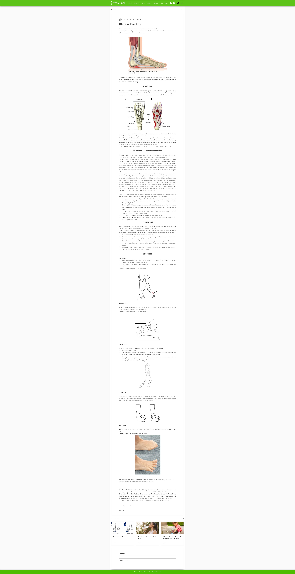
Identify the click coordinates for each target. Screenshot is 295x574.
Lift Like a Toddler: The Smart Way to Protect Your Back (172, 537)
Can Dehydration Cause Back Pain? (147, 537)
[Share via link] (131, 505)
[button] (136, 3)
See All (182, 518)
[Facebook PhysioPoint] (171, 3)
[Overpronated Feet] (122, 528)
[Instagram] (174, 3)
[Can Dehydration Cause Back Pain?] (147, 528)
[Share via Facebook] (120, 505)
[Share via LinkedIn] (127, 505)
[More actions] (175, 20)
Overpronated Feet (119, 537)
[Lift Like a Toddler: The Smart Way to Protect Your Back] (172, 528)
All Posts (113, 9)
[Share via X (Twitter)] (123, 505)
